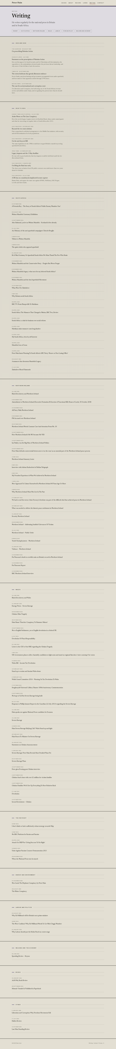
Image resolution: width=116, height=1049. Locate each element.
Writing (92, 2)
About (71, 2)
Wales (50, 30)
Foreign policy (68, 30)
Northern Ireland (39, 30)
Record (78, 2)
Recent (15, 30)
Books (64, 2)
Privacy (100, 1043)
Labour (57, 30)
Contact (100, 2)
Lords (85, 2)
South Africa (25, 30)
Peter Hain (17, 3)
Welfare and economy (83, 30)
